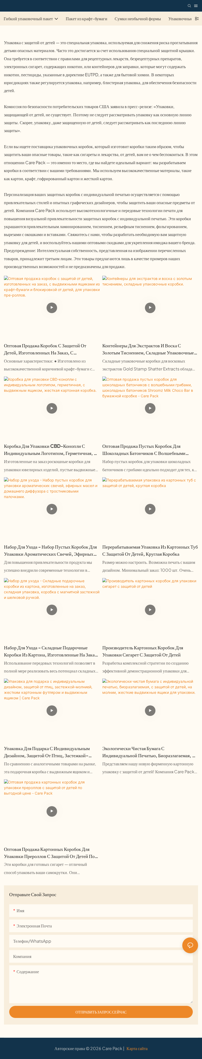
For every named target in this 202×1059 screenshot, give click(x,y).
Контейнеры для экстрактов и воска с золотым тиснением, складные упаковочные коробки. (148, 349)
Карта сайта (137, 1048)
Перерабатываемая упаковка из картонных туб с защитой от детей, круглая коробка (150, 550)
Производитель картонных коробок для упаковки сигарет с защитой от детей (142, 651)
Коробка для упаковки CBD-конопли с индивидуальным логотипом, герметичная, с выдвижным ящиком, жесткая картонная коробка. (50, 449)
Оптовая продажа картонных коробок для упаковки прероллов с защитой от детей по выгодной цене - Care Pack (49, 853)
